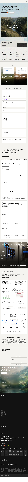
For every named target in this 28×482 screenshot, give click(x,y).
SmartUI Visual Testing (3, 417)
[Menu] (26, 1)
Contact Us (13, 464)
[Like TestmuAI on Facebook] (1, 475)
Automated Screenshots (3, 412)
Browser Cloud (2, 409)
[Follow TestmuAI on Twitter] (2, 475)
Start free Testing (4, 440)
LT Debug (2, 410)
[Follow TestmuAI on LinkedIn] (4, 475)
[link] (3, 1)
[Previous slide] (1, 263)
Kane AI (7, 159)
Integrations (2, 418)
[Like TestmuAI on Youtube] (5, 475)
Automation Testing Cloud (4, 397)
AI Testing (2, 406)
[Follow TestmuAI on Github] (6, 475)
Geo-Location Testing (3, 413)
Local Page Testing (3, 411)
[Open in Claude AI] (4, 445)
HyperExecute (20, 159)
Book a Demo (22, 265)
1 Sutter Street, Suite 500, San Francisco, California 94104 (4, 460)
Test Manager (3, 159)
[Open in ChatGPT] (1, 445)
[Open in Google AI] (9, 445)
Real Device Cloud (16, 159)
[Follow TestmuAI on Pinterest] (8, 475)
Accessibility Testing (3, 414)
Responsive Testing (3, 415)
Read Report (3, 284)
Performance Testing (3, 408)
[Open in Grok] (7, 445)
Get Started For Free (4, 206)
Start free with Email (11, 12)
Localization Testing (3, 416)
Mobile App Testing (3, 405)
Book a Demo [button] (10, 440)
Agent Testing (11, 159)
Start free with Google (4, 12)
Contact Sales (3, 372)
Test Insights (25, 159)
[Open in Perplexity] (3, 445)
